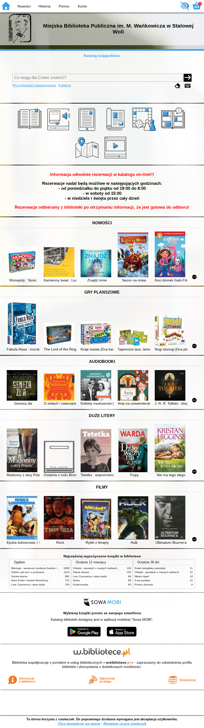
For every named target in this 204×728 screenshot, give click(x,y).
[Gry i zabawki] (145, 131)
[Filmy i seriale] (116, 159)
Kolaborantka (80, 584)
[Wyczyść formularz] (178, 86)
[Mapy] (87, 159)
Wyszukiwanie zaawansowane (34, 85)
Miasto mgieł (142, 576)
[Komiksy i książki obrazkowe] (173, 131)
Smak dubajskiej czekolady (150, 568)
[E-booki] (87, 131)
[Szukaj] (188, 78)
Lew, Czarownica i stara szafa (28, 584)
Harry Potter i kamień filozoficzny (29, 580)
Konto (82, 6)
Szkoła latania (19, 576)
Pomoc (64, 6)
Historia (45, 6)
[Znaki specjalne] (188, 86)
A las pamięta (142, 580)
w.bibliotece (118, 662)
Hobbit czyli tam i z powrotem (27, 572)
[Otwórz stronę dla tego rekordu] (23, 262)
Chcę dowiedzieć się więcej (79, 724)
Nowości (24, 6)
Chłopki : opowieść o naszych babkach (95, 568)
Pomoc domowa (144, 584)
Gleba (76, 580)
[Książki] (30, 131)
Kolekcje (64, 85)
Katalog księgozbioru (102, 56)
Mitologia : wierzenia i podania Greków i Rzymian (39, 568)
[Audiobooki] (59, 131)
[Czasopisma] (116, 131)
